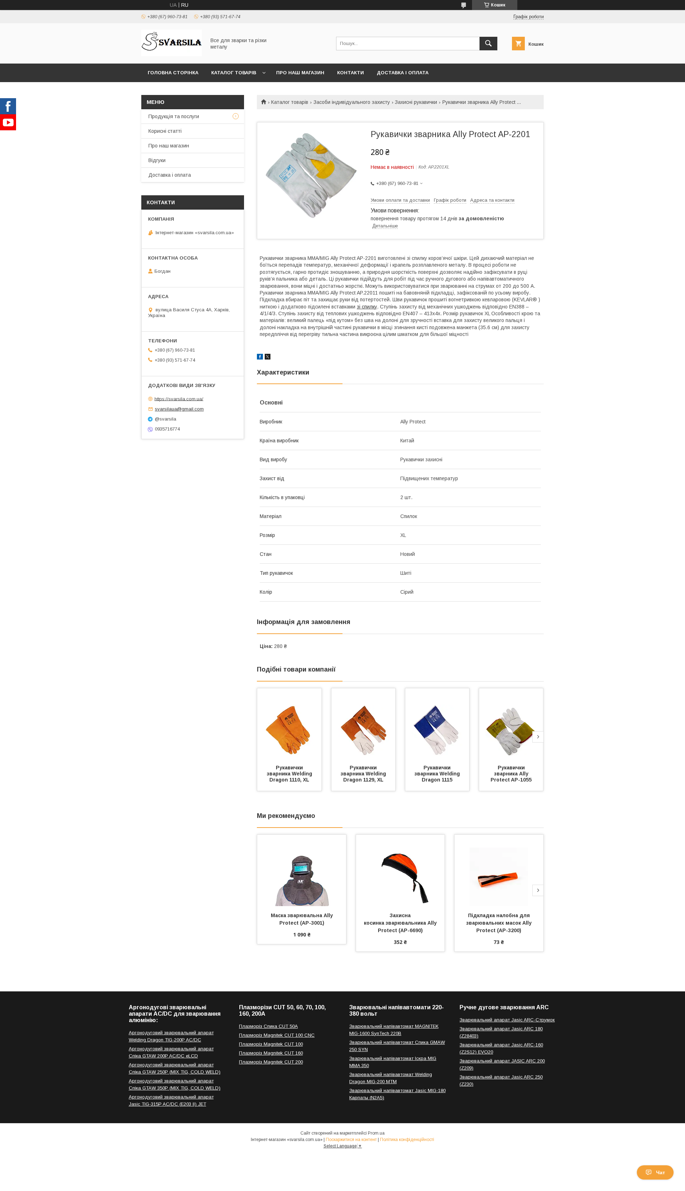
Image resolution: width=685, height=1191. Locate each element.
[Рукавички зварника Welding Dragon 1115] (437, 724)
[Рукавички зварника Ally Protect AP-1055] (511, 724)
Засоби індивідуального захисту (352, 102)
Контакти (350, 72)
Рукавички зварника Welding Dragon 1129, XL (364, 774)
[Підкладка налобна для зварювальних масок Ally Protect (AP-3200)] (499, 870)
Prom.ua (376, 1133)
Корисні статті (165, 131)
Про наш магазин (300, 72)
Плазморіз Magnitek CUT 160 (271, 1053)
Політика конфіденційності (407, 1139)
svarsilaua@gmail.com (179, 409)
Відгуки (157, 160)
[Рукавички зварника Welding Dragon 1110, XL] (289, 724)
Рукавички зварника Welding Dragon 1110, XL (290, 774)
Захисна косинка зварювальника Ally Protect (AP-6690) (401, 923)
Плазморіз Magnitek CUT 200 (271, 1062)
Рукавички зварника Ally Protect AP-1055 (511, 774)
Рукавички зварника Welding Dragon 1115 (438, 774)
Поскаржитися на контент (351, 1139)
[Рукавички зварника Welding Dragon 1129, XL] (363, 724)
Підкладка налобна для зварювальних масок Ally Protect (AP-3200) (499, 923)
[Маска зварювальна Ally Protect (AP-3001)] (301, 870)
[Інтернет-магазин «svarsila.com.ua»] (171, 54)
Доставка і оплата (402, 72)
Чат (660, 1172)
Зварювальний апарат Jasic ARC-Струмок (507, 1019)
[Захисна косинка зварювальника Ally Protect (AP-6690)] (400, 870)
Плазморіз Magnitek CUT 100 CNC (277, 1035)
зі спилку (367, 307)
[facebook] (260, 358)
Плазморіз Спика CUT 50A (268, 1026)
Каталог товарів (233, 72)
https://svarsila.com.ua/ (178, 398)
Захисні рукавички (416, 102)
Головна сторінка (173, 72)
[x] (267, 358)
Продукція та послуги (173, 116)
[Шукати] (488, 43)
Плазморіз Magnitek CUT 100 (271, 1044)
